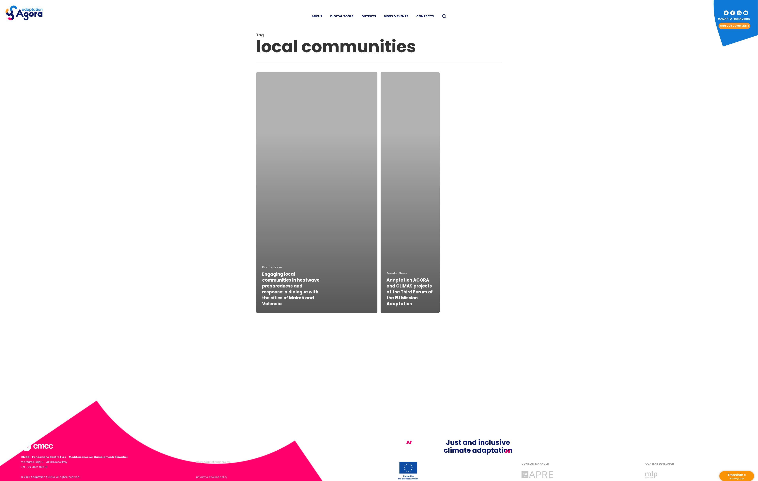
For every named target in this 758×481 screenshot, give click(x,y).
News (278, 267)
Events (267, 267)
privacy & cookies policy (211, 477)
